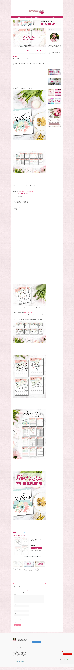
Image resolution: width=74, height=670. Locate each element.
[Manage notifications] (72, 668)
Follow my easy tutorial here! (28, 312)
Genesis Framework (37, 668)
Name (15, 604)
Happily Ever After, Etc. (37, 11)
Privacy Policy (48, 668)
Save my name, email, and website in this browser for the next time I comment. (26, 619)
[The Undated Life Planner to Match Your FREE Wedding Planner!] (40, 564)
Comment (15, 594)
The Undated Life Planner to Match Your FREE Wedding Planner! (39, 568)
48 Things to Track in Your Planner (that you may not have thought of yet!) (28, 568)
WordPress (42, 668)
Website (15, 613)
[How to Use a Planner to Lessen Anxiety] (18, 564)
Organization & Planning (16, 586)
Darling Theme (31, 668)
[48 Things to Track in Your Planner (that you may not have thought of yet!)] (29, 564)
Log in (45, 668)
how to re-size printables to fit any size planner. (26, 191)
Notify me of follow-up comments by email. (20, 622)
